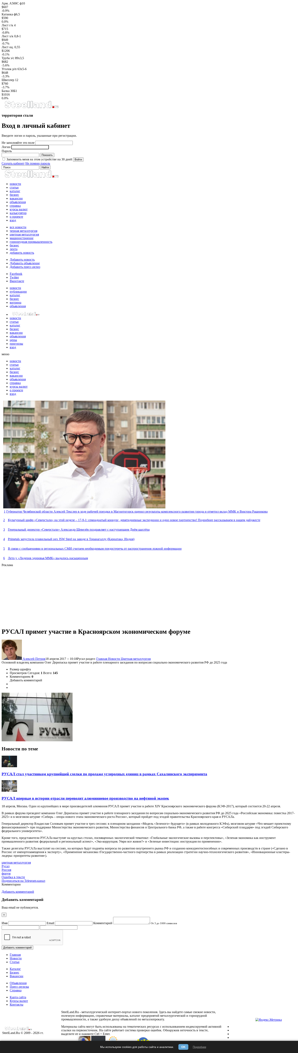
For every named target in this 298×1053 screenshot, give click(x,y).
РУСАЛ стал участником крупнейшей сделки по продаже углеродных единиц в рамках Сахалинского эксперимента (104, 774)
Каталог (15, 969)
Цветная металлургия (136, 658)
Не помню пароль (37, 163)
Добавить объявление (25, 263)
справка (15, 205)
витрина (15, 302)
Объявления (18, 983)
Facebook (16, 273)
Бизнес (14, 972)
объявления (18, 202)
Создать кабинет (13, 163)
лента (13, 249)
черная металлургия (23, 231)
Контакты (16, 1004)
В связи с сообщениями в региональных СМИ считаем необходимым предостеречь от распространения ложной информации (95, 548)
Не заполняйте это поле (18, 142)
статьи (14, 187)
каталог (15, 191)
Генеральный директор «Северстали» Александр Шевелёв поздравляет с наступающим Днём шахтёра (79, 529)
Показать (47, 155)
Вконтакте (17, 281)
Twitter (14, 277)
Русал (6, 866)
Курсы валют (19, 1001)
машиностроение (21, 238)
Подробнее (199, 1047)
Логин (6, 147)
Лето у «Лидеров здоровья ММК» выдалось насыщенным (48, 558)
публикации (18, 291)
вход (13, 220)
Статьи (14, 962)
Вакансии (16, 976)
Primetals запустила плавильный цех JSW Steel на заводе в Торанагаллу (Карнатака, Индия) (71, 539)
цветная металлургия (24, 234)
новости (15, 184)
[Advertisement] (123, 595)
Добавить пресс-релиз (25, 267)
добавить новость (22, 252)
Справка (15, 990)
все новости (18, 227)
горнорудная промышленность (31, 241)
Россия (6, 870)
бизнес (14, 194)
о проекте (16, 216)
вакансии (16, 198)
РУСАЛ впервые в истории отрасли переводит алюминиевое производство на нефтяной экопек (85, 798)
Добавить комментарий (26, 680)
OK (183, 1047)
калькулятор (18, 213)
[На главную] (31, 107)
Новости (114, 658)
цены (13, 340)
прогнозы (16, 343)
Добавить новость (22, 259)
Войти (78, 159)
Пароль (7, 151)
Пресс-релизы (19, 986)
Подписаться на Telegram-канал (23, 880)
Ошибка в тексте (13, 877)
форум (6, 873)
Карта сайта (18, 997)
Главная (102, 658)
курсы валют (19, 209)
